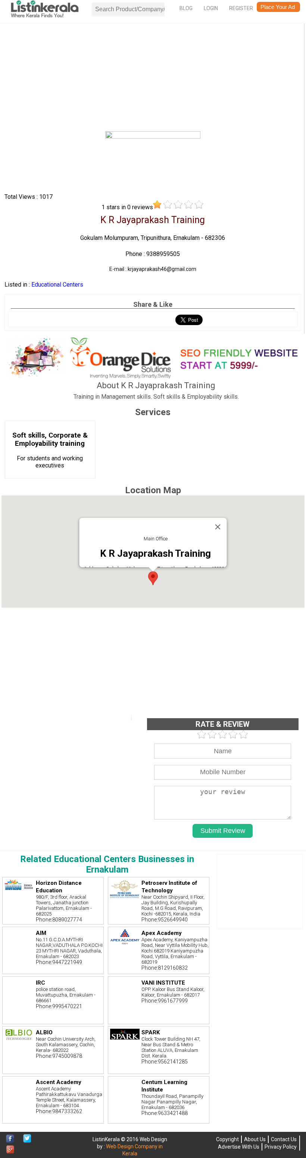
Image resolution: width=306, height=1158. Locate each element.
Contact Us (284, 1139)
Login (211, 8)
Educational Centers (57, 284)
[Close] (218, 527)
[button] (153, 578)
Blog (186, 8)
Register (241, 8)
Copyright (227, 1139)
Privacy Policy (281, 1147)
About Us (255, 1139)
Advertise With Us (238, 1147)
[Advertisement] (152, 79)
